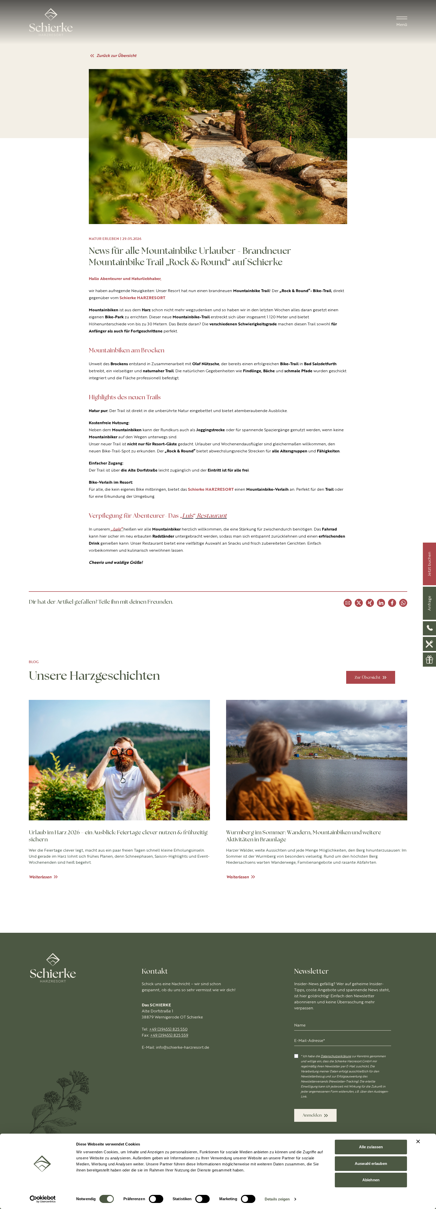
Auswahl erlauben (371, 1163)
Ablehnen (370, 1180)
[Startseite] (51, 22)
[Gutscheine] (429, 659)
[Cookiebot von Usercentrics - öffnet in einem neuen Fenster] (43, 1199)
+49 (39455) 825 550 (168, 1029)
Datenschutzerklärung (336, 1056)
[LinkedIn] (381, 603)
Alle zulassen (371, 1147)
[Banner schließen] (418, 1141)
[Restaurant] (429, 644)
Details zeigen (277, 1199)
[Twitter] (359, 603)
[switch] (156, 1199)
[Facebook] (392, 603)
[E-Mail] (348, 603)
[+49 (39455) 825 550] (429, 628)
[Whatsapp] (403, 603)
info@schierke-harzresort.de (182, 1047)
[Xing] (370, 603)
